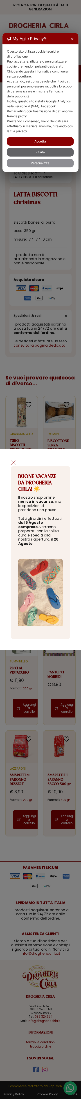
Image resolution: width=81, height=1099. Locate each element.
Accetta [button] (40, 141)
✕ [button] (72, 39)
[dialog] (40, 102)
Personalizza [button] (40, 163)
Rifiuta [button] (40, 152)
